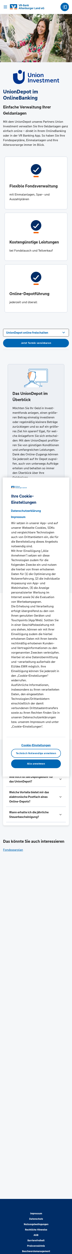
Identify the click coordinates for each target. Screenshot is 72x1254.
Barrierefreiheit (36, 1240)
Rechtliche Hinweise (36, 1229)
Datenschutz (36, 1218)
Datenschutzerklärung (26, 511)
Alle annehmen (36, 763)
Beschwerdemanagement (36, 1251)
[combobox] (36, 332)
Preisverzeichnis (36, 1245)
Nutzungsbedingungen (36, 1224)
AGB (36, 1235)
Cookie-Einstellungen (36, 745)
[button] (36, 779)
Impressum (36, 1213)
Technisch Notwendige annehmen (36, 753)
